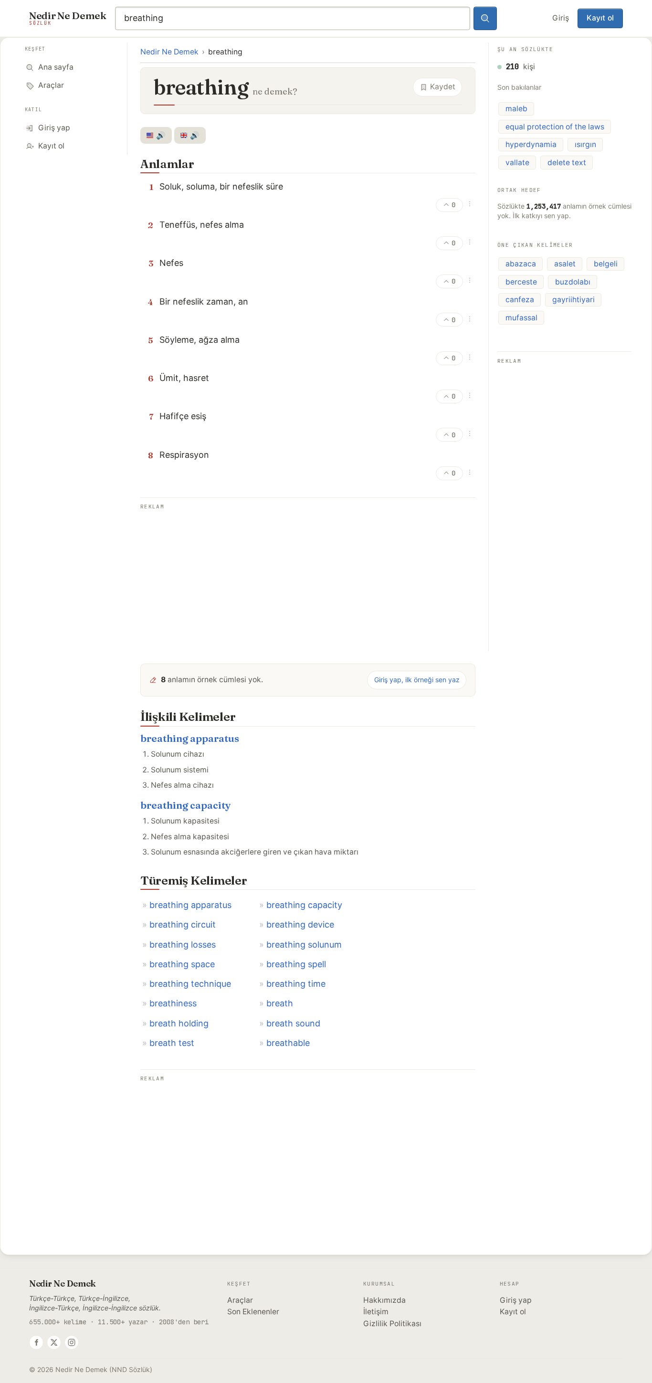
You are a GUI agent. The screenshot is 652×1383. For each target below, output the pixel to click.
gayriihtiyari (573, 299)
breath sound (293, 1023)
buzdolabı (572, 281)
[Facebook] (36, 1342)
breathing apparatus (189, 738)
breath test (171, 1043)
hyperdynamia (531, 144)
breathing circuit (182, 924)
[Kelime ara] (485, 19)
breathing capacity (185, 805)
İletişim (376, 1311)
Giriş (560, 17)
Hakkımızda (384, 1300)
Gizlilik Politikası (392, 1323)
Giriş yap (516, 1300)
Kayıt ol (600, 17)
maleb (516, 108)
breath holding (179, 1023)
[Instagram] (71, 1342)
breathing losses (182, 945)
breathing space (182, 964)
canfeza (519, 299)
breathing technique (190, 984)
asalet (565, 263)
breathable (288, 1043)
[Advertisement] (307, 579)
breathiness (173, 1003)
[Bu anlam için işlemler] (469, 204)
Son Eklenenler (253, 1311)
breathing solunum (304, 945)
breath (279, 1003)
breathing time (296, 984)
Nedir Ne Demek (169, 51)
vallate (517, 162)
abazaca (520, 263)
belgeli (606, 263)
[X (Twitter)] (54, 1342)
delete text (566, 162)
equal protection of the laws (554, 126)
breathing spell (296, 964)
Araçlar (240, 1300)
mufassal (521, 317)
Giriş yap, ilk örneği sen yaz (417, 680)
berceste (521, 281)
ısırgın (585, 144)
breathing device (300, 924)
